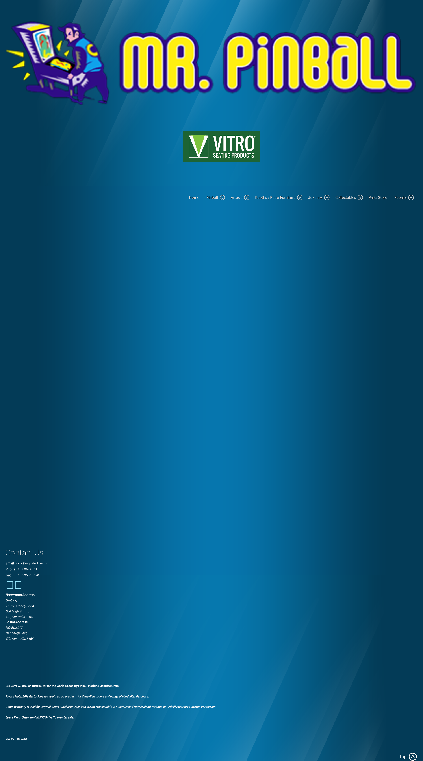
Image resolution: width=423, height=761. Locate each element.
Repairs (400, 197)
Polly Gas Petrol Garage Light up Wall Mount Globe (45, 504)
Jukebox (315, 197)
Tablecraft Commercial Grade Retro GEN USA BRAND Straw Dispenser (57, 490)
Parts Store (378, 197)
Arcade (236, 197)
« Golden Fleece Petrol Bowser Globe (59, 523)
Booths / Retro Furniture (275, 197)
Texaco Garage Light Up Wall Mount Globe (39, 499)
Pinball (212, 197)
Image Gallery (21, 226)
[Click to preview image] (73, 285)
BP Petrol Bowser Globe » (101, 523)
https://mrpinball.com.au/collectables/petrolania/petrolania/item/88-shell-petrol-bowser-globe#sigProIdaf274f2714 (288, 518)
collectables (19, 473)
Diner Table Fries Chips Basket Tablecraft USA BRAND (46, 495)
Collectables (345, 197)
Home (194, 197)
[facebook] (10, 588)
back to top (14, 533)
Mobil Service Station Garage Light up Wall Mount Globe (48, 509)
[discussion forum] (18, 588)
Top (403, 756)
